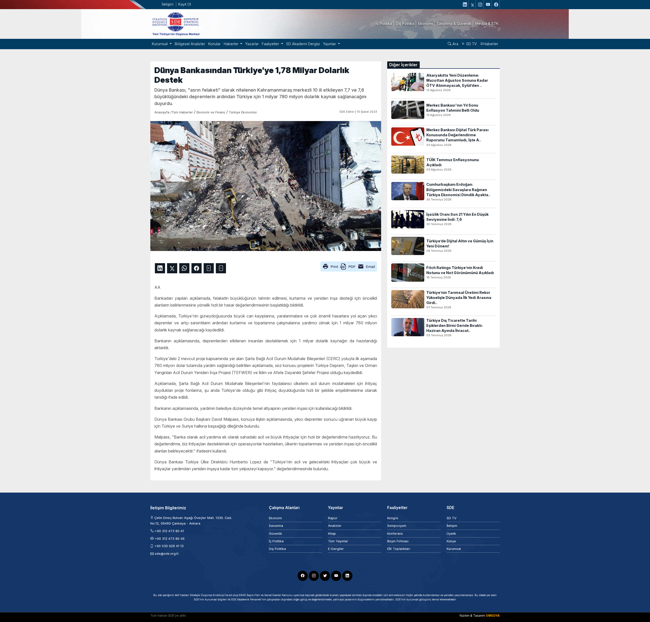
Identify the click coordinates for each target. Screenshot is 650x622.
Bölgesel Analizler (190, 44)
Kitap (332, 533)
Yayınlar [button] (330, 44)
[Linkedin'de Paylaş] (160, 268)
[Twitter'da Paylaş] (172, 268)
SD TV (471, 44)
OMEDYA (493, 615)
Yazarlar (252, 44)
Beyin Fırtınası (398, 541)
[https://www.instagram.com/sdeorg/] (480, 4)
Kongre (392, 518)
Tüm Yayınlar (338, 541)
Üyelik (451, 533)
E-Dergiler (336, 549)
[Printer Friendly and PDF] (348, 265)
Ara (454, 44)
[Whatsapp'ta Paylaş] (184, 268)
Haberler (490, 44)
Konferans (395, 533)
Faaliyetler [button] (271, 44)
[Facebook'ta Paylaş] (196, 268)
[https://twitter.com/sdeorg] (472, 4)
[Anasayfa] (175, 23)
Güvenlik (275, 533)
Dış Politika (277, 549)
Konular (214, 44)
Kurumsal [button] (160, 44)
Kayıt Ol (184, 4)
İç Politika (276, 541)
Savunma (276, 526)
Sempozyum (396, 526)
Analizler (335, 526)
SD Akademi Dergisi (303, 44)
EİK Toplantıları (398, 549)
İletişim (167, 4)
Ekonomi (275, 518)
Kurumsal (454, 549)
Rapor (332, 518)
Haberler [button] (231, 44)
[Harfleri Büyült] (209, 268)
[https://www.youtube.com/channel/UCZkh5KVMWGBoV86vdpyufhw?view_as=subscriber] (488, 4)
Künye (451, 541)
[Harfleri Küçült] (221, 268)
